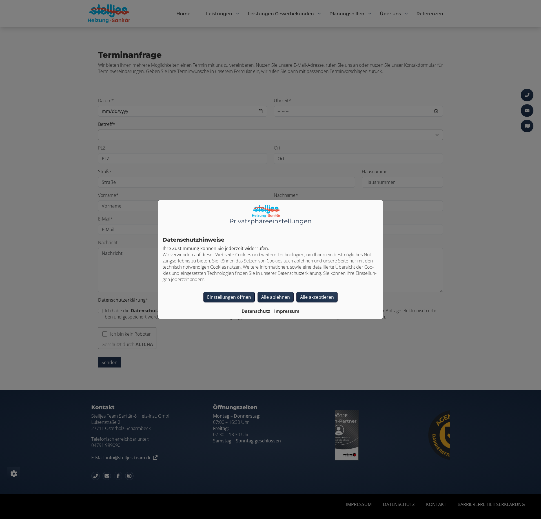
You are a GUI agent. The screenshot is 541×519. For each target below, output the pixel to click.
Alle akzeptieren (317, 297)
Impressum (287, 311)
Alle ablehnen (275, 297)
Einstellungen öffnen (229, 297)
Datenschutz (255, 311)
